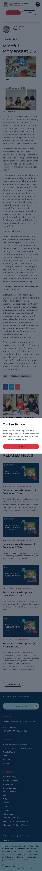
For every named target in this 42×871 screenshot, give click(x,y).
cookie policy (20, 439)
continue (21, 446)
